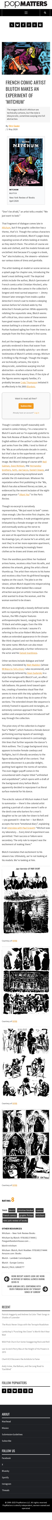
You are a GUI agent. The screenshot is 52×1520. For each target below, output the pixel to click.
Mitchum (6, 227)
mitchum (40, 1215)
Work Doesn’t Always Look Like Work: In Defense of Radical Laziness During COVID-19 (28, 1279)
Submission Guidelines (12, 1434)
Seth (14, 469)
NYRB (14, 940)
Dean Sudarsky (34, 673)
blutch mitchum (9, 1245)
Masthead (6, 1421)
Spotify (5, 1477)
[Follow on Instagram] (29, 24)
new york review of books (15, 1220)
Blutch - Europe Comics (13, 1262)
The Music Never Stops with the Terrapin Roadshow (25, 1324)
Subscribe (26, 406)
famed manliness (28, 652)
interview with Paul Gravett (21, 827)
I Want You (24, 494)
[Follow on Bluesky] (17, 24)
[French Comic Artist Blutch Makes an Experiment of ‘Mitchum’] (26, 58)
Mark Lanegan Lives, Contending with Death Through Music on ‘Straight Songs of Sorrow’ (24, 1289)
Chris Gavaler (14, 126)
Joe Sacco (23, 469)
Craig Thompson (29, 382)
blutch (12, 1210)
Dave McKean (17, 465)
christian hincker (25, 1210)
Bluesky (5, 1471)
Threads (5, 1490)
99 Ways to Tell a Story (13, 668)
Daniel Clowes (37, 469)
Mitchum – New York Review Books (18, 1233)
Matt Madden (33, 664)
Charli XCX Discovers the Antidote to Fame (21, 1359)
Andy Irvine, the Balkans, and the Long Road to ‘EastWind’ (23, 1368)
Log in (36, 413)
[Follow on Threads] (34, 24)
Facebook (6, 1458)
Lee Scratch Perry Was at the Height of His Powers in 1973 (25, 1350)
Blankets (31, 386)
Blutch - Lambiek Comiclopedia (16, 1258)
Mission (5, 1428)
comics (39, 1210)
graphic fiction (26, 1215)
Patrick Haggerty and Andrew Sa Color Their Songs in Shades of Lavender (25, 1316)
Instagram (6, 1483)
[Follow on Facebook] (23, 24)
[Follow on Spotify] (40, 24)
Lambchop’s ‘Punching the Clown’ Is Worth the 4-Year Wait (26, 1333)
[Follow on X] (11, 24)
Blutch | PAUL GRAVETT (13, 1267)
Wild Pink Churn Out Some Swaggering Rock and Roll (26, 1341)
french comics (9, 1215)
